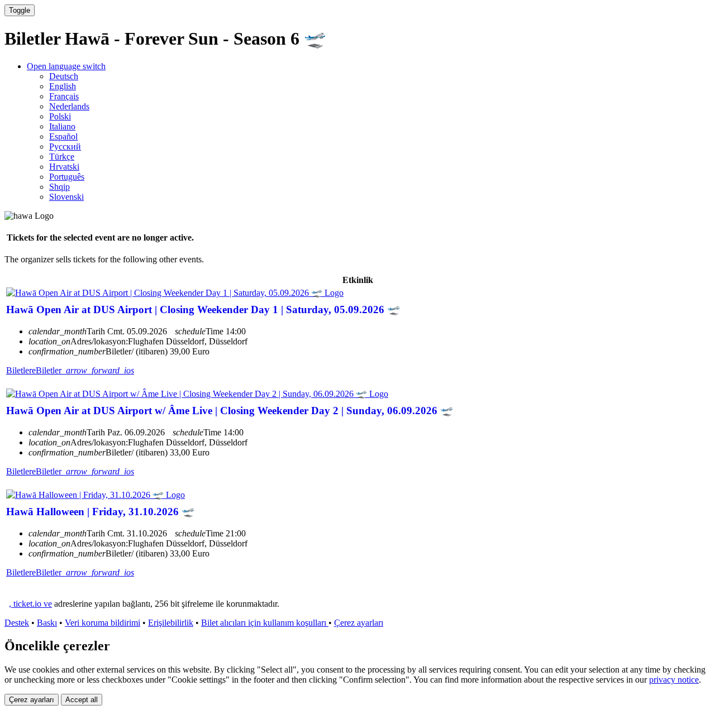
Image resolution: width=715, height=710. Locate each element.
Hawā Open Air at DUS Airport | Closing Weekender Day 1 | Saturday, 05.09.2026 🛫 (203, 309)
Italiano (62, 126)
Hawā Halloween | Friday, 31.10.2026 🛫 (100, 511)
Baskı (47, 622)
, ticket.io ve (30, 603)
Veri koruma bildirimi (102, 622)
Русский (65, 146)
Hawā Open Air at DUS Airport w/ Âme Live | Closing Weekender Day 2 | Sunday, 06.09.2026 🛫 (229, 410)
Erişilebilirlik (170, 622)
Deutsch (63, 76)
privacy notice (674, 679)
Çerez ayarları (358, 622)
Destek (16, 622)
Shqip (59, 186)
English (62, 86)
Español (63, 136)
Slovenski (66, 197)
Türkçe (61, 156)
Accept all (81, 699)
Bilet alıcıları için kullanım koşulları (264, 622)
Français (64, 96)
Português (66, 176)
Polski (60, 116)
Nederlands (69, 106)
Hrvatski (64, 166)
